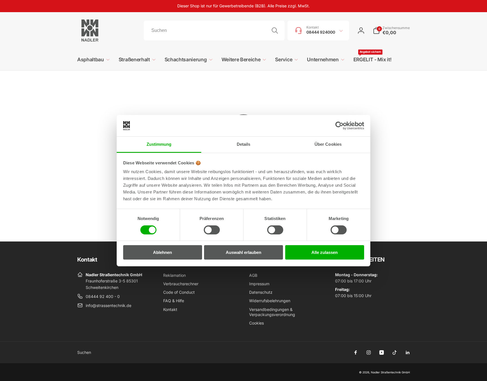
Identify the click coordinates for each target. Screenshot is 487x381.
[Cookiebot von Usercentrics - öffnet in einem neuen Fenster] (339, 125)
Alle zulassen (324, 252)
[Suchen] (274, 30)
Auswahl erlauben (243, 252)
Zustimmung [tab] (159, 144)
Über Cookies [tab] (328, 144)
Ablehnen (162, 252)
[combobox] (214, 30)
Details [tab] (244, 144)
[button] (391, 30)
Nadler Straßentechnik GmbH (390, 372)
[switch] (212, 229)
